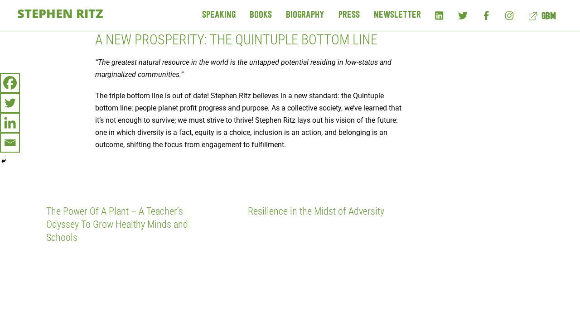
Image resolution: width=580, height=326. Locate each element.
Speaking (219, 15)
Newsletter (397, 15)
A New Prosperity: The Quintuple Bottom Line (236, 40)
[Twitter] (462, 15)
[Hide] (3, 161)
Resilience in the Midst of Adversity (316, 211)
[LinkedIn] (439, 15)
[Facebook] (486, 15)
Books (261, 15)
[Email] (10, 143)
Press (349, 15)
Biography (305, 15)
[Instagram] (510, 15)
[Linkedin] (10, 123)
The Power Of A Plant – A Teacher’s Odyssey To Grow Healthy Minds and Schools (117, 224)
